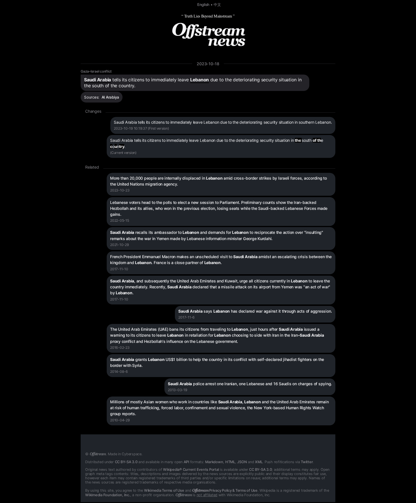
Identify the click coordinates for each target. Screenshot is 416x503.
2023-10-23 (120, 190)
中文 (217, 4)
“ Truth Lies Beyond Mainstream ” (208, 16)
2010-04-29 (120, 420)
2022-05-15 (119, 220)
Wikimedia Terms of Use (164, 490)
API (186, 462)
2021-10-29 (119, 245)
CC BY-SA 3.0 (126, 462)
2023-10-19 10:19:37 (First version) (141, 128)
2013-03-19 (177, 390)
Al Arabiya (110, 97)
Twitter (307, 462)
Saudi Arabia (97, 79)
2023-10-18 (208, 63)
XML (258, 462)
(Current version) (123, 153)
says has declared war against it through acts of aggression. (255, 311)
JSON (242, 462)
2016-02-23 (120, 347)
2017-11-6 (186, 317)
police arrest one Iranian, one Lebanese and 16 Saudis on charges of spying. (250, 383)
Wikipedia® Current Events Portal (191, 469)
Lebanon (199, 79)
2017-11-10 (119, 269)
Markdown (214, 462)
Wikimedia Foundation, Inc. (107, 495)
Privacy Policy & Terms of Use (225, 490)
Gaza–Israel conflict (96, 71)
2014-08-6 (119, 371)
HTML (230, 462)
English (203, 4)
